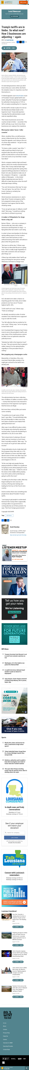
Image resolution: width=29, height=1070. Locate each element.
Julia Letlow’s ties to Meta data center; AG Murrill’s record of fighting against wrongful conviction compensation (19, 971)
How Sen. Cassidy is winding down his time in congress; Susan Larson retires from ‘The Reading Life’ (19, 918)
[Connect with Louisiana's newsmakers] (14, 859)
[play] (2, 1068)
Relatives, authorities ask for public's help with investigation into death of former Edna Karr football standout (15, 761)
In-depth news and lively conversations (14, 808)
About (4, 1026)
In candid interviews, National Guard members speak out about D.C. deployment (15, 671)
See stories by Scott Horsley (18, 535)
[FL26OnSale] (14, 580)
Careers (5, 1039)
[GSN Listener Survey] (14, 609)
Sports (4, 737)
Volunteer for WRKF (8, 1042)
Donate (24, 2)
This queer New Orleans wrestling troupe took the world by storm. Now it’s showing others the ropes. (16, 770)
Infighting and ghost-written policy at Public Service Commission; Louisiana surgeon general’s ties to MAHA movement (19, 936)
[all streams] (27, 1068)
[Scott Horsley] (5, 529)
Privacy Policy (6, 1032)
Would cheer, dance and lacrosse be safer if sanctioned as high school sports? (14, 744)
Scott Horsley (9, 40)
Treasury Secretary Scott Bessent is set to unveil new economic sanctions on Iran (16, 656)
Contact (5, 1029)
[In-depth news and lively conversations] (14, 791)
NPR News (9, 515)
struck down (20, 95)
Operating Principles (8, 1046)
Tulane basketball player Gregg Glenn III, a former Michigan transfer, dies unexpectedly (15, 753)
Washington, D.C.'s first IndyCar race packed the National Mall (15, 664)
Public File (5, 1036)
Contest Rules (6, 1049)
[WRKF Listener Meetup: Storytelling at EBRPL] (14, 553)
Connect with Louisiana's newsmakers (14, 874)
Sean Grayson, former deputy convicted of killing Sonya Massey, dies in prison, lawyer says (16, 680)
